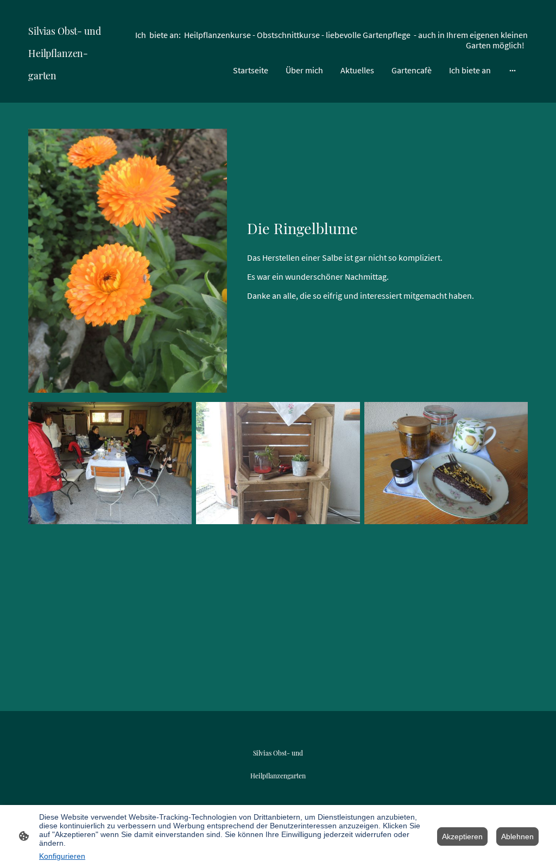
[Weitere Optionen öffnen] (512, 70)
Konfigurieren (62, 856)
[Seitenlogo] (68, 93)
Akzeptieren (462, 836)
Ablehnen (517, 836)
